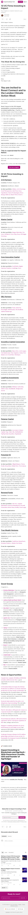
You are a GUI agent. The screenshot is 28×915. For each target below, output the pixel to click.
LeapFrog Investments (10, 378)
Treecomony (22, 466)
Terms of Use (20, 820)
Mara (13, 351)
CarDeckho (20, 387)
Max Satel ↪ (6, 608)
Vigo (7, 432)
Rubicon (8, 194)
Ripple (21, 266)
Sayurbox (11, 434)
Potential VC (6, 455)
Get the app (20, 909)
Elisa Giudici (6, 14)
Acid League (22, 351)
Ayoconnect (15, 430)
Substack (8, 912)
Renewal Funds (7, 493)
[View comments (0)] (7, 19)
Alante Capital (6, 219)
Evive (17, 351)
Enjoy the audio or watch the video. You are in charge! (10, 861)
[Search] (25, 852)
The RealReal (19, 309)
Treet (12, 234)
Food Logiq (23, 507)
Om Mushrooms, (5, 353)
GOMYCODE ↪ (7, 655)
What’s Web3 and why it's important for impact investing (10, 880)
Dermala (3, 543)
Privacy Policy (23, 821)
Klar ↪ (5, 665)
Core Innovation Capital (10, 257)
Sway (18, 234)
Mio (14, 432)
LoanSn (14, 268)
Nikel (10, 432)
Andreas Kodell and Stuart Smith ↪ (12, 600)
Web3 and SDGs (5, 878)
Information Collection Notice (13, 821)
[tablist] (6, 836)
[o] (25, 858)
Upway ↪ (5, 627)
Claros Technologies (14, 193)
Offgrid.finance (16, 464)
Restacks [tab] (10, 836)
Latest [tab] (6, 852)
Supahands (18, 434)
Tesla (13, 307)
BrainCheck (22, 541)
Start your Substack (10, 909)
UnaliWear (15, 541)
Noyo (19, 268)
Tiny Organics (15, 353)
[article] (14, 860)
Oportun (3, 268)
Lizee (2, 234)
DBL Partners (6, 297)
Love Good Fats (9, 354)
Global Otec (15, 466)
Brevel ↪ (5, 645)
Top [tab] (2, 852)
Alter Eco (14, 503)
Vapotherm (4, 193)
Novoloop (4, 236)
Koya (20, 191)
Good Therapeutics (6, 191)
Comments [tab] (4, 836)
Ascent (3, 390)
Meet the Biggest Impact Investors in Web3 (10, 869)
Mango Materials (17, 232)
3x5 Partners (6, 180)
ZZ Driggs (23, 234)
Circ (23, 232)
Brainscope (8, 311)
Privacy (19, 904)
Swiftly (17, 507)
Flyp (15, 234)
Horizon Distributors (14, 505)
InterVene (15, 191)
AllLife (3, 388)
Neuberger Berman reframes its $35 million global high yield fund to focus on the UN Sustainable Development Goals (13, 736)
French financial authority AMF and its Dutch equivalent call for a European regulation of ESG (14, 720)
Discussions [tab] (11, 852)
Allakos (14, 189)
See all (3, 887)
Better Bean (11, 507)
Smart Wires (14, 194)
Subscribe (20, 1)
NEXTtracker (11, 309)
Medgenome (19, 388)
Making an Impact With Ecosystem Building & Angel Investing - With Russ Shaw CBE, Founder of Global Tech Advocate (10, 857)
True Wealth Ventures (9, 530)
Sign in (25, 1)
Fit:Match (7, 234)
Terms (23, 904)
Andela (3, 311)
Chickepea (17, 354)
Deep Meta (8, 466)
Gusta (21, 353)
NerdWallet (15, 266)
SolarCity (18, 307)
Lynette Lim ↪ (7, 618)
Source (20, 194)
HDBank (14, 387)
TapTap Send (4, 434)
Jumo (6, 388)
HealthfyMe (12, 388)
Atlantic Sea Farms (17, 543)
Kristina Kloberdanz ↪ (9, 590)
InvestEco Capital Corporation (13, 342)
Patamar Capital (7, 419)
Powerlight (4, 309)
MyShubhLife (19, 432)
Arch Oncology (21, 189)
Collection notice (14, 905)
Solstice (8, 543)
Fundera (9, 268)
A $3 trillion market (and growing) (8, 872)
